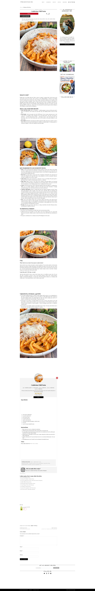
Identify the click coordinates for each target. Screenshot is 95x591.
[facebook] (71, 2)
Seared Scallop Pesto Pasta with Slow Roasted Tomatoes (31, 480)
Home (21, 7)
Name (21, 546)
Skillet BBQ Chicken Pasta (26, 482)
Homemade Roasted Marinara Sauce (28, 483)
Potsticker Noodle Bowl (25, 528)
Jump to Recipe (25, 16)
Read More (67, 44)
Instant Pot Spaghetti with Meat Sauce (28, 488)
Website (21, 554)
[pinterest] (50, 573)
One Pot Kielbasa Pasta (25, 477)
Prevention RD (26, 2)
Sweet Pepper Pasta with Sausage (27, 485)
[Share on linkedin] (36, 525)
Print (38, 397)
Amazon (48, 193)
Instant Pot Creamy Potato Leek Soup (49, 528)
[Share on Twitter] (34, 525)
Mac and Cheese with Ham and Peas (28, 489)
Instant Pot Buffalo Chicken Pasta (27, 479)
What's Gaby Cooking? (34, 443)
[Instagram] (63, 102)
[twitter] (68, 2)
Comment (22, 535)
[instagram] (70, 2)
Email (21, 550)
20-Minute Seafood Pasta (26, 486)
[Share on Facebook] (33, 525)
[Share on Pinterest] (35, 525)
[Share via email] (32, 525)
